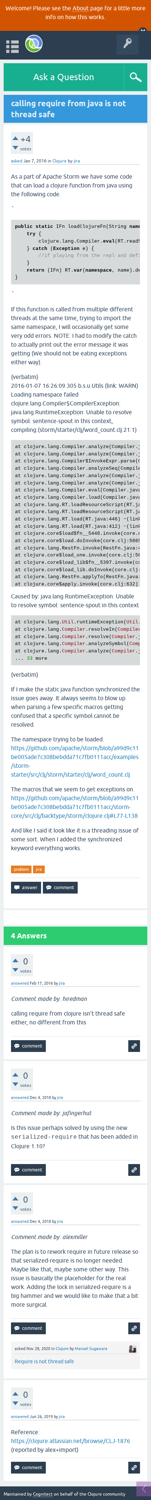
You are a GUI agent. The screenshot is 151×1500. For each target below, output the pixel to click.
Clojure (59, 161)
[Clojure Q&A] (34, 44)
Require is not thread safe (44, 1361)
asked (16, 161)
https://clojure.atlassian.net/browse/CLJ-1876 (70, 1441)
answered (20, 983)
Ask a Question (63, 77)
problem (21, 869)
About (81, 8)
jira (39, 869)
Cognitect (43, 1494)
